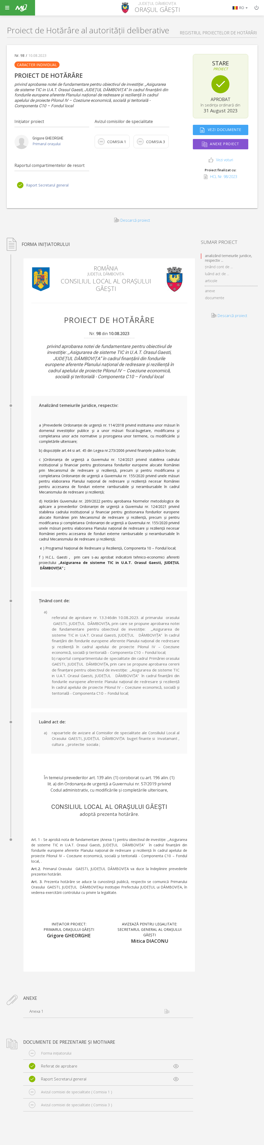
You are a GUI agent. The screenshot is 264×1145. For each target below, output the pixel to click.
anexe (210, 291)
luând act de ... (217, 274)
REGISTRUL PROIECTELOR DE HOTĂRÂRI (218, 33)
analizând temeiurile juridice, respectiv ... (228, 256)
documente (214, 298)
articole (211, 280)
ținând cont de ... (219, 267)
